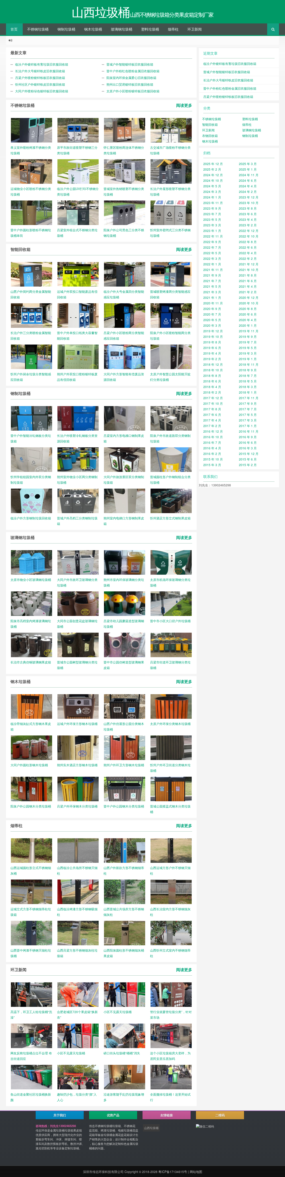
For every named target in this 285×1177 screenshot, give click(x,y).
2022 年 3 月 (212, 258)
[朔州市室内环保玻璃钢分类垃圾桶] (124, 562)
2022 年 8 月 (248, 242)
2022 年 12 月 (249, 230)
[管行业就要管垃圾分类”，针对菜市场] (171, 994)
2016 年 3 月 (248, 448)
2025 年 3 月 (248, 163)
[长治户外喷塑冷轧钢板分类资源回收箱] (78, 418)
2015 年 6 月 (248, 459)
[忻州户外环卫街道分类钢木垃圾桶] (171, 747)
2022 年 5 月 (212, 253)
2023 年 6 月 (248, 214)
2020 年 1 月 (248, 325)
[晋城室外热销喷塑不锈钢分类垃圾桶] (124, 171)
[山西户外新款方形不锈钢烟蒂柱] (124, 850)
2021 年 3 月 (212, 292)
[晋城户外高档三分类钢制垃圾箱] (78, 500)
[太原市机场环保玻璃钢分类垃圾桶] (171, 562)
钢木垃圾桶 (93, 29)
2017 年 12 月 (213, 398)
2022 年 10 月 (249, 236)
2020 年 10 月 (249, 303)
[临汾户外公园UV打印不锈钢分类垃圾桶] (78, 171)
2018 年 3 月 (248, 386)
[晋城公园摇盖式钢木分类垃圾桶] (171, 788)
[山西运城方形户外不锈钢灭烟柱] (171, 850)
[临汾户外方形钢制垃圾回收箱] (31, 500)
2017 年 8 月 (212, 409)
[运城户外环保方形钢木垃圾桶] (78, 706)
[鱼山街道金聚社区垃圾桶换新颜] (31, 1076)
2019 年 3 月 (248, 353)
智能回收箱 (210, 124)
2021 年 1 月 (212, 297)
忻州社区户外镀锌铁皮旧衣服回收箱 (40, 84)
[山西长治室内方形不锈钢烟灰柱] (171, 891)
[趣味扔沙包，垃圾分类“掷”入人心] (78, 1076)
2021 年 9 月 (212, 275)
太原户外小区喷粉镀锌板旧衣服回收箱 (132, 91)
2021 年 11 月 (213, 269)
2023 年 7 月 (212, 214)
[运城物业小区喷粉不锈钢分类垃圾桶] (31, 171)
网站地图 (196, 1171)
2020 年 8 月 (248, 308)
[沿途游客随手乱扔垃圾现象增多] (124, 1076)
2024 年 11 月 (249, 175)
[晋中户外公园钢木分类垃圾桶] (124, 788)
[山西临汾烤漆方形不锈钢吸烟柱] (78, 891)
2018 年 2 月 (212, 392)
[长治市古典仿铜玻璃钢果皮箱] (31, 644)
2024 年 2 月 (248, 191)
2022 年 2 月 (248, 258)
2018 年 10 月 (213, 370)
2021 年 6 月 (248, 281)
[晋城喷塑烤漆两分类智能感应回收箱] (171, 274)
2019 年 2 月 (212, 359)
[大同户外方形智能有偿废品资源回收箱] (124, 356)
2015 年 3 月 (212, 465)
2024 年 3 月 (212, 191)
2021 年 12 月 (249, 264)
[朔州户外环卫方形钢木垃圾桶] (124, 747)
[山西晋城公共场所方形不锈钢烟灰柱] (124, 891)
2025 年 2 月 (212, 169)
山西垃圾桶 (151, 1128)
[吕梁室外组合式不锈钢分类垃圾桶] (78, 212)
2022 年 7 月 (212, 247)
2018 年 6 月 (212, 381)
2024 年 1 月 (212, 197)
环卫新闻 (194, 29)
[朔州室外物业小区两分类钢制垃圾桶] (78, 459)
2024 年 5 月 (212, 186)
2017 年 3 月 (248, 420)
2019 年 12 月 (213, 331)
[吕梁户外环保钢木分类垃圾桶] (78, 788)
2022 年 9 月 (212, 242)
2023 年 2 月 (248, 225)
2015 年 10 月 (213, 459)
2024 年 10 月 (213, 180)
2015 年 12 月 (249, 453)
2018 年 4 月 (212, 386)
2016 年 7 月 (212, 442)
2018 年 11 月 (249, 364)
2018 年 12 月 (213, 364)
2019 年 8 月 (212, 342)
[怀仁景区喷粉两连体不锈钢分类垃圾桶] (124, 130)
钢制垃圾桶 (66, 29)
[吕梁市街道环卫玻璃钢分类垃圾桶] (171, 644)
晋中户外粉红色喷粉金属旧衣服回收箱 (132, 71)
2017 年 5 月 (248, 414)
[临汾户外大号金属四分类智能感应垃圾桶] (124, 274)
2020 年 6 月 (248, 314)
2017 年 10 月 (213, 403)
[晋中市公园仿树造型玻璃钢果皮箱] (124, 644)
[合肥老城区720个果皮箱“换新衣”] (78, 994)
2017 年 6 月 (212, 414)
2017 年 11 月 (249, 398)
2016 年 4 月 (212, 448)
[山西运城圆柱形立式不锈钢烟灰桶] (31, 850)
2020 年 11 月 (213, 303)
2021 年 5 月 (212, 286)
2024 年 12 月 (213, 175)
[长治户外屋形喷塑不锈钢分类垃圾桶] (171, 171)
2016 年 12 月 (213, 431)
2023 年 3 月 (212, 225)
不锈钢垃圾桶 (38, 29)
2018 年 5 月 (248, 381)
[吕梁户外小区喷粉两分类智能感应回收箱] (124, 315)
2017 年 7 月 (248, 409)
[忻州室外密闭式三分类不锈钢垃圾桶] (171, 212)
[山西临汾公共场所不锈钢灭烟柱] (78, 850)
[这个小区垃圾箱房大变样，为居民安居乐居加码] (171, 1035)
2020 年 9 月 (212, 308)
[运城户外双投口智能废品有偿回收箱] (78, 274)
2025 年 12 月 (213, 163)
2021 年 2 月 (248, 292)
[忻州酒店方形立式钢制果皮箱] (171, 500)
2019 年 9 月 (248, 336)
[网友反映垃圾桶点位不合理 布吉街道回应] (31, 1035)
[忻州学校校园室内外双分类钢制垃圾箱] (31, 459)
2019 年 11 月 (249, 331)
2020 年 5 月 (212, 320)
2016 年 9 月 (248, 437)
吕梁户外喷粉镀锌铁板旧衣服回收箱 (40, 77)
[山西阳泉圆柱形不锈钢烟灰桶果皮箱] (124, 932)
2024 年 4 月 (248, 186)
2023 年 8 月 (248, 208)
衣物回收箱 (210, 135)
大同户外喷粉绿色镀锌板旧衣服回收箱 (41, 91)
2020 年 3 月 (212, 325)
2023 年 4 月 (248, 219)
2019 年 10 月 (213, 336)
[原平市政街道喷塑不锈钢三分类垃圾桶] (78, 130)
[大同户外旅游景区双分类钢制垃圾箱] (124, 459)
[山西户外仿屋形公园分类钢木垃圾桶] (124, 706)
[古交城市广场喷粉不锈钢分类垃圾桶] (171, 130)
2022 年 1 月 (212, 264)
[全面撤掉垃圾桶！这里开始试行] (171, 1076)
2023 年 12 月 (249, 197)
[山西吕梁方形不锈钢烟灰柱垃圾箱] (78, 932)
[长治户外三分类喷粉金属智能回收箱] (31, 315)
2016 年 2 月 (212, 453)
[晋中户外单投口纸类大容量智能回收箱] (78, 315)
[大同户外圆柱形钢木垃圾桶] (31, 747)
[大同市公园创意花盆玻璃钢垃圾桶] (78, 603)
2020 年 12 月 (249, 297)
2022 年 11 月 (213, 236)
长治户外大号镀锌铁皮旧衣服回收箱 (40, 71)
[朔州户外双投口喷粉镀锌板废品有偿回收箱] (78, 356)
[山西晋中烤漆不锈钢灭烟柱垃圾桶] (31, 932)
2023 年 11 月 (213, 202)
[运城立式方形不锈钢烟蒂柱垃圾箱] (31, 891)
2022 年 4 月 (248, 253)
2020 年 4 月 (248, 320)
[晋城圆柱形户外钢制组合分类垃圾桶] (171, 459)
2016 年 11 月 (249, 431)
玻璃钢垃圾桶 (121, 29)
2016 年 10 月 (213, 437)
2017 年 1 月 (248, 425)
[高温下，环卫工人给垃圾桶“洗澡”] (31, 994)
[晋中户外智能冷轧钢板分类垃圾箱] (31, 418)
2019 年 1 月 (248, 359)
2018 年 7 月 (248, 375)
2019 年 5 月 (248, 347)
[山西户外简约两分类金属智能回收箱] (31, 274)
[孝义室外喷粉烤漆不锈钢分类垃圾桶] (31, 130)
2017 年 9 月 (248, 403)
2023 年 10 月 (249, 202)
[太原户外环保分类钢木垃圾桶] (171, 706)
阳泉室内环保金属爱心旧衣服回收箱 (131, 77)
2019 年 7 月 (248, 342)
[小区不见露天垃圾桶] (124, 994)
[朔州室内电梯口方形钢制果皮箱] (124, 500)
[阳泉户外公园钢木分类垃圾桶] (31, 788)
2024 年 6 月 (248, 180)
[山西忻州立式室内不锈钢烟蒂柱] (171, 932)
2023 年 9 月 (212, 208)
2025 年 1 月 (248, 169)
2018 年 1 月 (248, 392)
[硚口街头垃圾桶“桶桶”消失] (124, 1035)
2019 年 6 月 (212, 347)
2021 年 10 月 (249, 269)
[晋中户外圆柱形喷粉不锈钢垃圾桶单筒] (31, 212)
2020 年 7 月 (212, 314)
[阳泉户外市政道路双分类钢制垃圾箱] (171, 418)
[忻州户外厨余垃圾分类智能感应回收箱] (31, 356)
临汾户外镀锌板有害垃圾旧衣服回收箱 (41, 64)
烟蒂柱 (173, 29)
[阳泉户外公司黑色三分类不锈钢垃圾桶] (124, 212)
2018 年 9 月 (248, 370)
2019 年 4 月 (212, 353)
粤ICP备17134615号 (172, 1171)
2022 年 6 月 (248, 247)
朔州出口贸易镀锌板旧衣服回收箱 (129, 84)
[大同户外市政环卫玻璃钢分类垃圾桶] (78, 562)
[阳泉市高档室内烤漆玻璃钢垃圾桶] (31, 603)
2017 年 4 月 (212, 420)
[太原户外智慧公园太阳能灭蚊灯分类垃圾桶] (171, 356)
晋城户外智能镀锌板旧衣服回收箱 (129, 64)
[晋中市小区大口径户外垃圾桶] (171, 603)
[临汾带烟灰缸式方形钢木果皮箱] (31, 706)
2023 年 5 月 (212, 219)
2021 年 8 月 (248, 275)
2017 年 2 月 (212, 425)
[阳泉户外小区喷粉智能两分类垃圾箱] (171, 315)
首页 (14, 29)
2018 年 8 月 (212, 375)
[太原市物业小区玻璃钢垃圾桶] (31, 562)
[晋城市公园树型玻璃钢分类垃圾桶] (78, 644)
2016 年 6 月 (248, 442)
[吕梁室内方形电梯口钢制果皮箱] (124, 418)
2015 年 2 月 (248, 465)
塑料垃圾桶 (150, 29)
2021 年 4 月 (248, 286)
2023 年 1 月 (212, 230)
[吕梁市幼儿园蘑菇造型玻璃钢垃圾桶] (124, 603)
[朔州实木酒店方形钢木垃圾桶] (78, 747)
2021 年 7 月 (212, 281)
